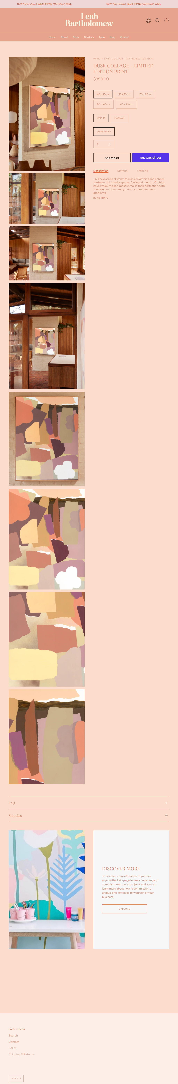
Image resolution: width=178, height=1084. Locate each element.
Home (96, 58)
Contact (14, 1041)
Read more (100, 198)
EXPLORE (124, 909)
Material (122, 170)
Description (100, 170)
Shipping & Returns (21, 1054)
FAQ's (12, 1048)
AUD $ (15, 1078)
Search (13, 1035)
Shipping (15, 815)
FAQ (12, 803)
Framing (142, 170)
